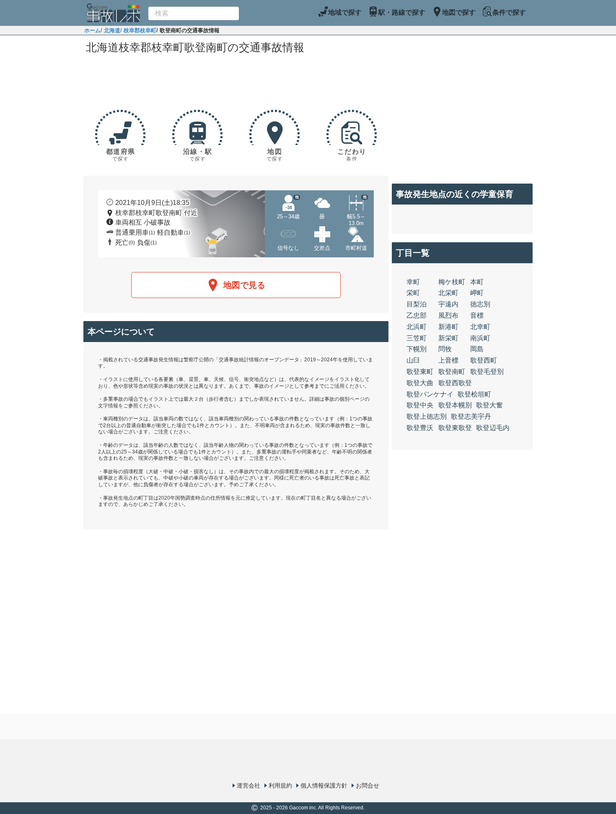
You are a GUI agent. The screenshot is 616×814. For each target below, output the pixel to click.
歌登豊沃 (419, 427)
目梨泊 (416, 304)
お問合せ (367, 785)
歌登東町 (419, 371)
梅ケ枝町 (451, 281)
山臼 (413, 360)
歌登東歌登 (455, 427)
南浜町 (480, 338)
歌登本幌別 (455, 405)
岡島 (477, 349)
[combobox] (193, 13)
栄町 (413, 292)
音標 (477, 315)
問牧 (445, 349)
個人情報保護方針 (323, 785)
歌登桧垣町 (474, 394)
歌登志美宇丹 (471, 416)
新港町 (448, 326)
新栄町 (448, 338)
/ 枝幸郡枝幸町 (138, 30)
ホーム (92, 30)
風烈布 (448, 315)
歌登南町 (451, 371)
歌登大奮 (489, 405)
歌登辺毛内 (493, 427)
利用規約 (280, 785)
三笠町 (416, 338)
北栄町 (448, 292)
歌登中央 (419, 405)
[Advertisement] (235, 80)
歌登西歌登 (455, 382)
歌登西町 (483, 360)
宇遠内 (448, 304)
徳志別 (480, 304)
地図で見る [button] (244, 285)
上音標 (448, 360)
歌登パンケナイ (429, 394)
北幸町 (480, 326)
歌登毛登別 (487, 371)
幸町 (413, 281)
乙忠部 (416, 315)
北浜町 (416, 326)
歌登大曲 (419, 382)
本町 (477, 281)
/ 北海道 (110, 30)
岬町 (477, 292)
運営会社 (248, 785)
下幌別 (416, 349)
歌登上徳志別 (426, 416)
